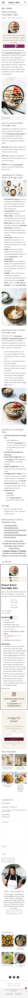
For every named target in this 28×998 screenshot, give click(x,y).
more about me (13, 911)
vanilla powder (8, 259)
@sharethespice (13, 704)
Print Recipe (15, 578)
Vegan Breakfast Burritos (11, 533)
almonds (18, 498)
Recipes (9, 983)
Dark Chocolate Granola (11, 528)
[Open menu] (3, 2)
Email (4, 854)
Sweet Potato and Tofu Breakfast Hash (15, 535)
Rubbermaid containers (17, 338)
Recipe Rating (6, 815)
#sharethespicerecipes (13, 706)
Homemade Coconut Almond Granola (15, 530)
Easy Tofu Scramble (10, 537)
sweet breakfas (18, 165)
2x (13, 617)
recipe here (10, 460)
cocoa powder (19, 443)
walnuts (12, 498)
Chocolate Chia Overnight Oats (15, 134)
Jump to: (7, 118)
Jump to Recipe (10, 46)
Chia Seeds (10, 493)
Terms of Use (18, 993)
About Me (17, 983)
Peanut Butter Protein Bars (13, 53)
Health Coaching (14, 985)
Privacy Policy (9, 993)
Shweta (4, 18)
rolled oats (17, 199)
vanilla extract (13, 257)
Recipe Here (7, 455)
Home (3, 8)
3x (16, 617)
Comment (5, 822)
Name (4, 846)
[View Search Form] (25, 2)
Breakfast (9, 8)
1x (11, 617)
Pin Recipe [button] (21, 46)
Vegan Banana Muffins (10, 526)
